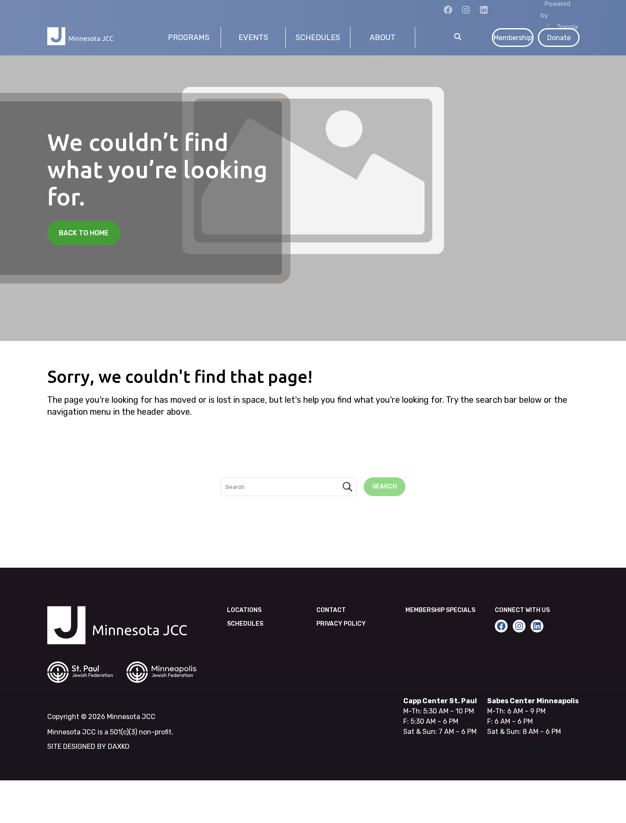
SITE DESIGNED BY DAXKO (88, 746)
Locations (244, 610)
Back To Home (84, 233)
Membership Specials (440, 610)
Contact (331, 610)
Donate (559, 38)
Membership (513, 38)
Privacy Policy (341, 623)
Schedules (245, 623)
